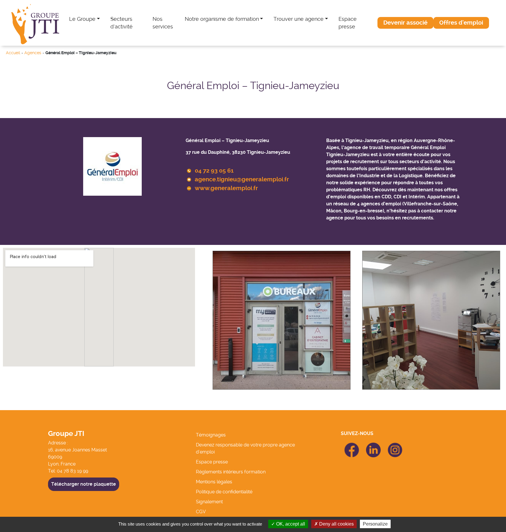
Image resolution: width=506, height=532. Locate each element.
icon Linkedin (373, 446)
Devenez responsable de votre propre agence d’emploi (245, 448)
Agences (32, 52)
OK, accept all (290, 523)
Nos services (163, 23)
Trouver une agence (298, 19)
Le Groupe (82, 19)
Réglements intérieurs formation (231, 472)
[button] (405, 23)
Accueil (13, 52)
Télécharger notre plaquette (83, 484)
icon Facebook (352, 445)
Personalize (375, 523)
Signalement (209, 501)
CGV (201, 511)
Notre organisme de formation (222, 19)
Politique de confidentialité (224, 492)
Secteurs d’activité (121, 23)
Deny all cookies (336, 523)
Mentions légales (214, 482)
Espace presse (348, 23)
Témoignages (211, 435)
